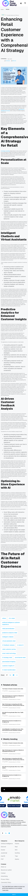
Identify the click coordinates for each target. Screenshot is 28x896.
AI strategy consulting (5, 151)
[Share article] (16, 675)
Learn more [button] (5, 890)
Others (3, 14)
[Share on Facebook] (7, 675)
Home (2, 9)
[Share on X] (10, 675)
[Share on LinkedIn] (13, 675)
